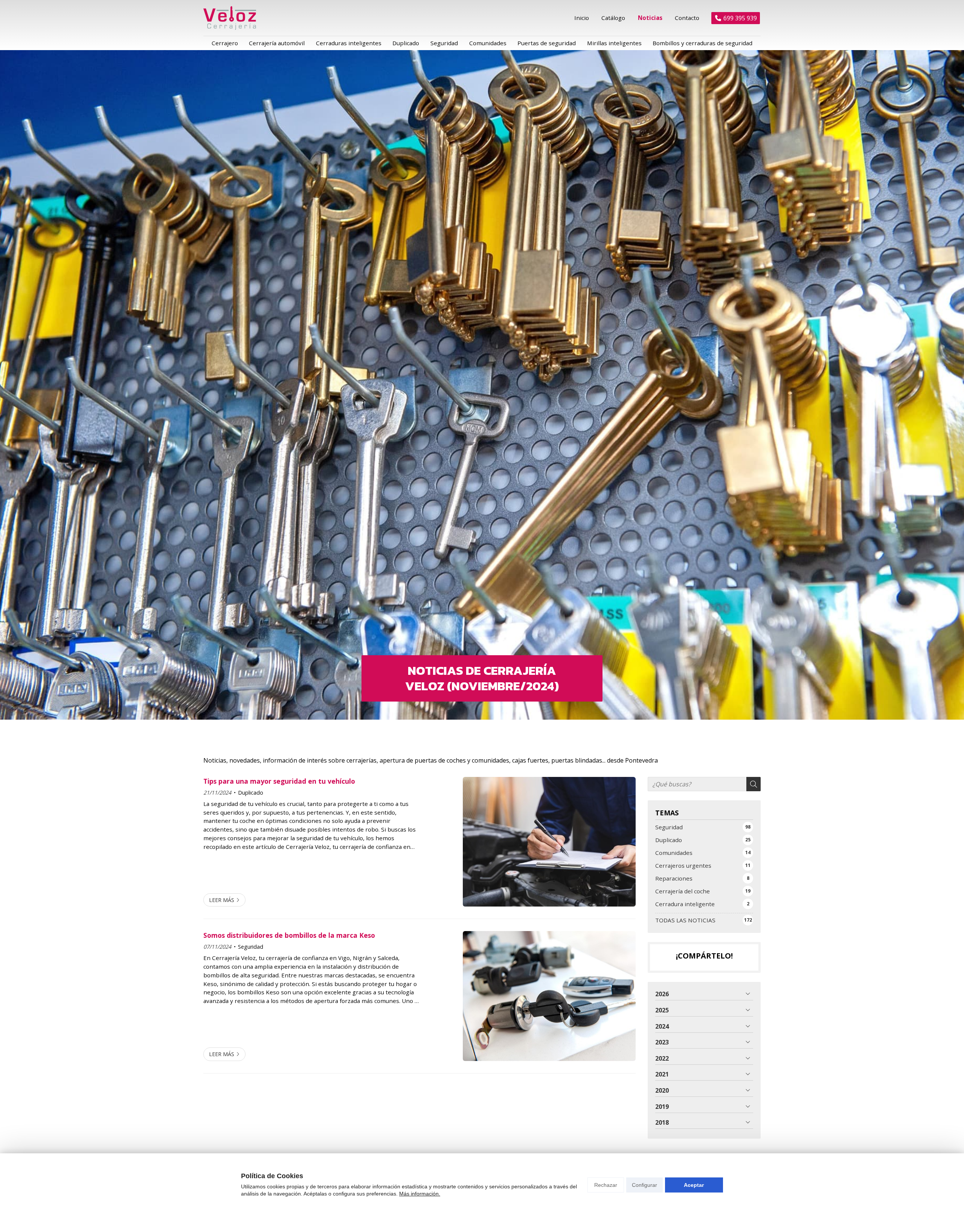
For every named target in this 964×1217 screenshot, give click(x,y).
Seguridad (250, 946)
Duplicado (250, 792)
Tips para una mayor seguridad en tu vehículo (279, 781)
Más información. (419, 1194)
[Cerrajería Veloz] (229, 18)
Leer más (221, 900)
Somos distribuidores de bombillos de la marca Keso (289, 935)
